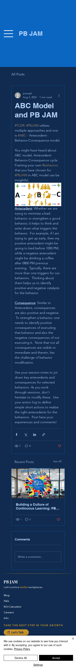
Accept (56, 658)
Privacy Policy (22, 649)
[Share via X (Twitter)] (25, 434)
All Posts (18, 74)
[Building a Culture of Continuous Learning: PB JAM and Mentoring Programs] (38, 483)
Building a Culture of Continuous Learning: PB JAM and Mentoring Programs (36, 506)
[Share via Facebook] (16, 434)
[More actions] (59, 95)
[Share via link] (43, 434)
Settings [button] (38, 665)
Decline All (21, 658)
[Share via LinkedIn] (34, 434)
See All (57, 461)
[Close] (70, 640)
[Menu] (8, 33)
